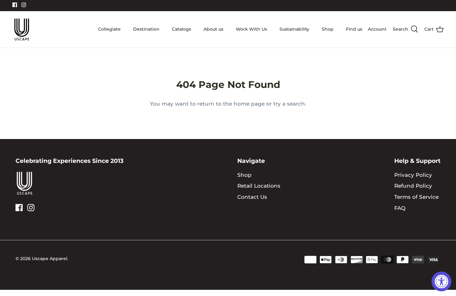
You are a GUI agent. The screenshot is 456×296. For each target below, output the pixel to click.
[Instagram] (23, 4)
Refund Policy (413, 186)
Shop (327, 29)
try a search (289, 104)
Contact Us (252, 197)
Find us (354, 29)
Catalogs (181, 29)
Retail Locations (258, 186)
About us (213, 29)
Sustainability (294, 29)
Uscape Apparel (49, 258)
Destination (146, 29)
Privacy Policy (413, 175)
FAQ (399, 208)
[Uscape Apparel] (21, 29)
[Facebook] (14, 4)
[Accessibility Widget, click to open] (441, 281)
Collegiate (109, 29)
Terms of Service (416, 197)
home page (249, 104)
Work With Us (251, 29)
